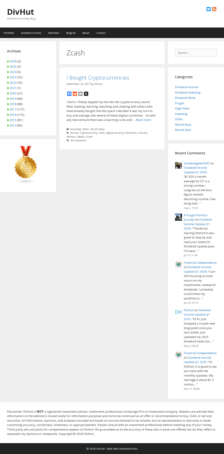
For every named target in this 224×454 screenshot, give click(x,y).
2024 (13, 72)
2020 (13, 93)
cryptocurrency (88, 132)
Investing (75, 129)
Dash (102, 132)
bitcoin (74, 132)
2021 (13, 88)
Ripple (80, 136)
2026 (13, 61)
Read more (143, 120)
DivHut (20, 11)
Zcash (89, 136)
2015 (13, 120)
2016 (13, 115)
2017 (13, 109)
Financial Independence (200, 353)
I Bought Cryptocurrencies (97, 77)
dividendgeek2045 (196, 163)
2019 (13, 99)
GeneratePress (128, 448)
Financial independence (200, 263)
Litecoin (142, 132)
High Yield (182, 108)
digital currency (115, 132)
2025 (13, 66)
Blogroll (70, 33)
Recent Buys (97, 129)
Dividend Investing (188, 92)
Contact (101, 33)
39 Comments (78, 140)
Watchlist (53, 33)
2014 (13, 125)
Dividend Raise (185, 98)
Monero (71, 136)
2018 (13, 104)
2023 (13, 77)
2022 (13, 83)
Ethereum (131, 132)
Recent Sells (183, 130)
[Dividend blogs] (26, 183)
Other (85, 129)
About (85, 33)
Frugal (179, 103)
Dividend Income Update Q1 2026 (198, 223)
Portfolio (9, 33)
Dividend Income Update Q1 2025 (197, 314)
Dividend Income (31, 33)
